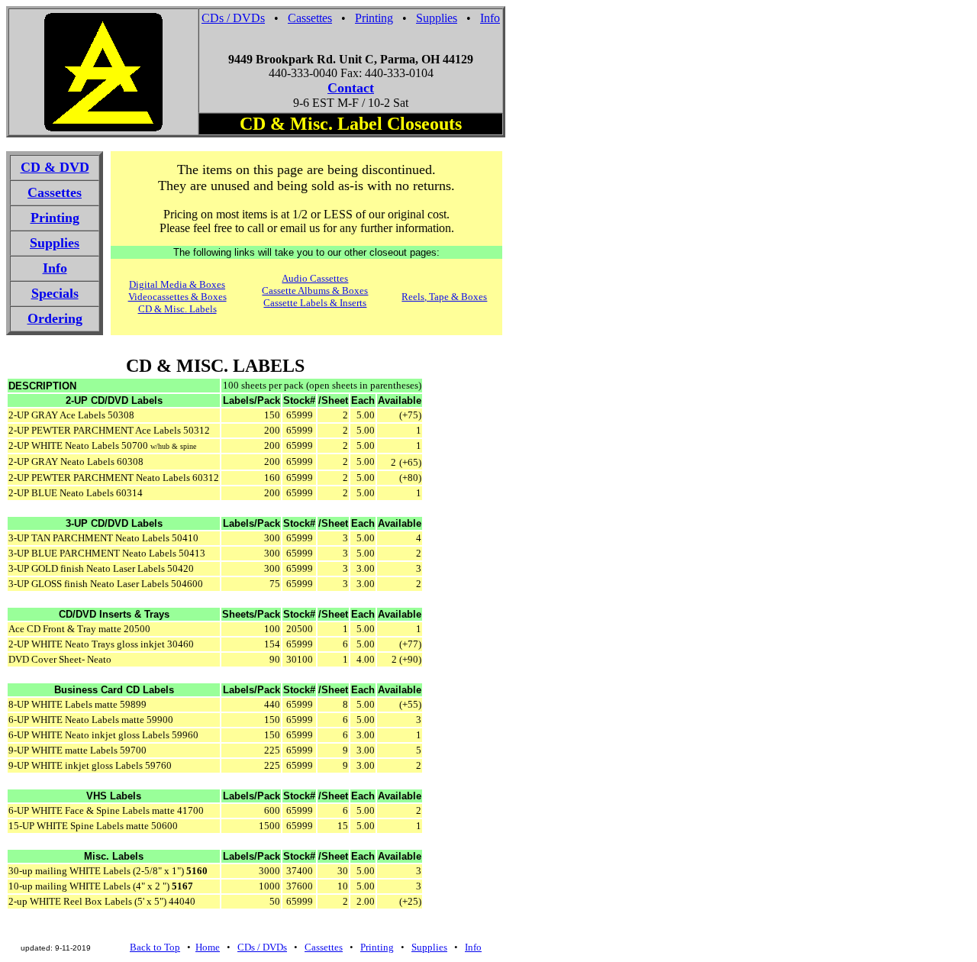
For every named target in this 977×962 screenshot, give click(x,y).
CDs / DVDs (233, 17)
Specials (55, 293)
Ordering (54, 318)
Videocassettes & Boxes (177, 296)
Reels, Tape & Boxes (444, 296)
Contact (350, 87)
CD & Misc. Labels (177, 309)
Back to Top (155, 947)
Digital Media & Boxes (177, 284)
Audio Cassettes (315, 278)
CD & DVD (55, 167)
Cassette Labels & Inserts (314, 302)
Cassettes (310, 17)
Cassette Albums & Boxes (315, 290)
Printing (374, 17)
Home (207, 947)
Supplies (436, 17)
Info (490, 17)
